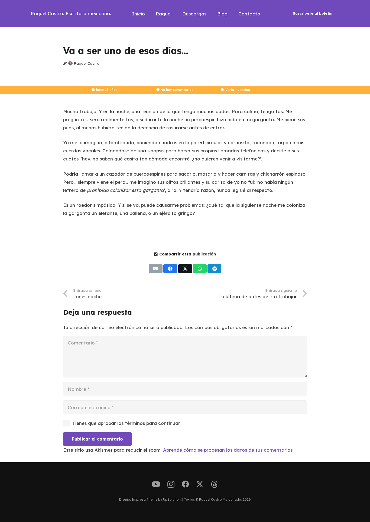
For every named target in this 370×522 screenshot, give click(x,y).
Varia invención (237, 90)
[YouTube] (156, 484)
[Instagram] (170, 485)
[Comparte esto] (170, 268)
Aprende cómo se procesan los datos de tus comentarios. (228, 450)
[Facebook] (185, 484)
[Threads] (214, 484)
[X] (199, 484)
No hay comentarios (177, 90)
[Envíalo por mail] (156, 268)
